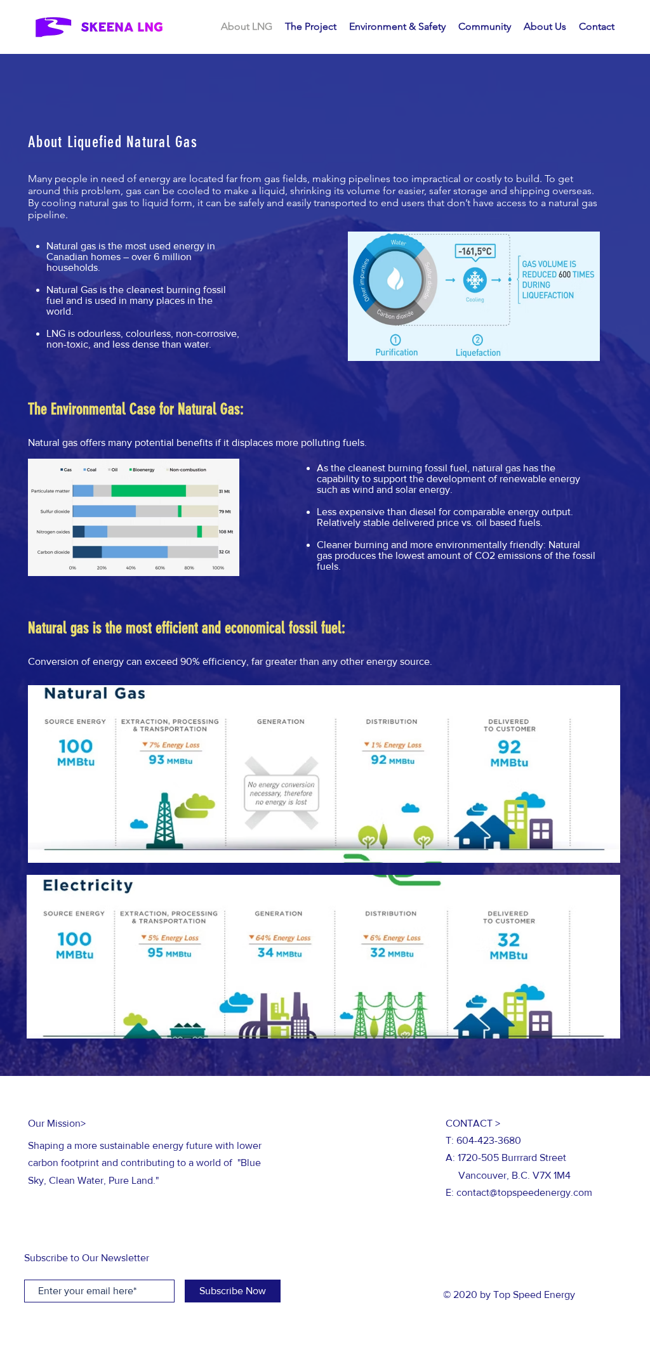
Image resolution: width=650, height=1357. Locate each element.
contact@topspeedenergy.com (524, 1192)
